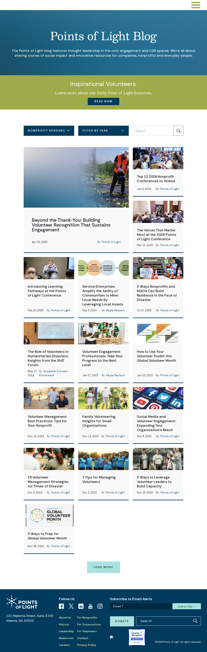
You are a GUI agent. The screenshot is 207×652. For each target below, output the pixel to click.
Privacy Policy (86, 645)
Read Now (103, 101)
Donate (122, 621)
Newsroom (66, 638)
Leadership (66, 631)
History (64, 624)
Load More (103, 567)
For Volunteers (87, 631)
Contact (82, 638)
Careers (64, 645)
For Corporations (89, 624)
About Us (65, 617)
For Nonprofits (87, 617)
